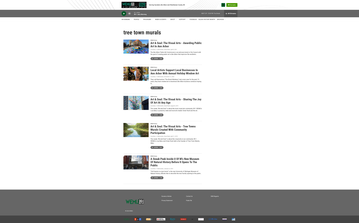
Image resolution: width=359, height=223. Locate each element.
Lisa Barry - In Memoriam (157, 76)
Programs (147, 19)
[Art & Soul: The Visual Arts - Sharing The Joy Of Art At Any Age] (136, 103)
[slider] (132, 13)
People (136, 19)
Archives (220, 19)
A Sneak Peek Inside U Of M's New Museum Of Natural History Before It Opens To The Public (175, 162)
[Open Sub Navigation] (131, 19)
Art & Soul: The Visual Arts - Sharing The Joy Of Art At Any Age (176, 101)
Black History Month (207, 19)
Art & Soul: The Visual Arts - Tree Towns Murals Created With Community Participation (173, 130)
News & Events (160, 19)
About (172, 19)
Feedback (193, 19)
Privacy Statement (167, 200)
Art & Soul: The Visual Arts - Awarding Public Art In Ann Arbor (176, 44)
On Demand (126, 19)
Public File (189, 200)
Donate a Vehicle (166, 196)
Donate (233, 5)
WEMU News (154, 40)
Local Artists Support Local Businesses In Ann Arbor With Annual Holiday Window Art (175, 71)
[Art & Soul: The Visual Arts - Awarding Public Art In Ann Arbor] (136, 47)
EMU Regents (215, 196)
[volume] (129, 13)
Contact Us (189, 196)
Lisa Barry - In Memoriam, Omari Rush (160, 49)
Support (182, 19)
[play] (123, 14)
